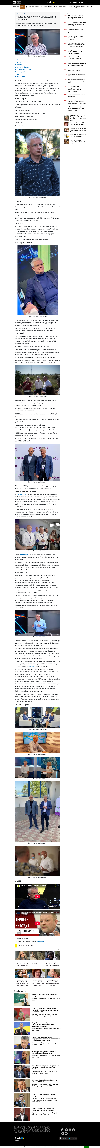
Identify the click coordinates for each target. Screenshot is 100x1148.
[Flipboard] (79, 2)
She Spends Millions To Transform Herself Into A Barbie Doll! (22, 963)
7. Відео (18, 74)
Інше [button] (88, 7)
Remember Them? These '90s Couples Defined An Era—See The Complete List (78, 130)
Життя (50, 7)
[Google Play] (73, 1138)
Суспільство (63, 7)
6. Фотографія (20, 72)
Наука (83, 7)
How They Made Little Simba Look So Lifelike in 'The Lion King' (77, 141)
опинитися (24, 554)
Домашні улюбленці (32, 7)
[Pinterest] (82, 2)
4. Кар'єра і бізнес (22, 67)
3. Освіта (18, 64)
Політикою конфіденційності (53, 1146)
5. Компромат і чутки (23, 69)
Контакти (41, 1134)
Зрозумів (87, 1146)
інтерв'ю (32, 666)
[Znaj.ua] (50, 2)
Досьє (22, 7)
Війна (55, 7)
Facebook (40, 941)
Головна (16, 7)
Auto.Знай (43, 7)
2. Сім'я (18, 62)
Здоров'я (77, 7)
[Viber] (74, 2)
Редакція (35, 1134)
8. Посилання (20, 77)
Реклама (30, 1134)
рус (19, 2)
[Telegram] (71, 2)
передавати (21, 494)
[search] (85, 2)
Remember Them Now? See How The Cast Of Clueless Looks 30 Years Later (77, 124)
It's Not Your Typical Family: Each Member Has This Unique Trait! (52, 963)
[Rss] (76, 2)
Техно (70, 7)
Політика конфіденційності (20, 1134)
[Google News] (73, 1129)
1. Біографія (19, 60)
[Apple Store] (63, 1138)
